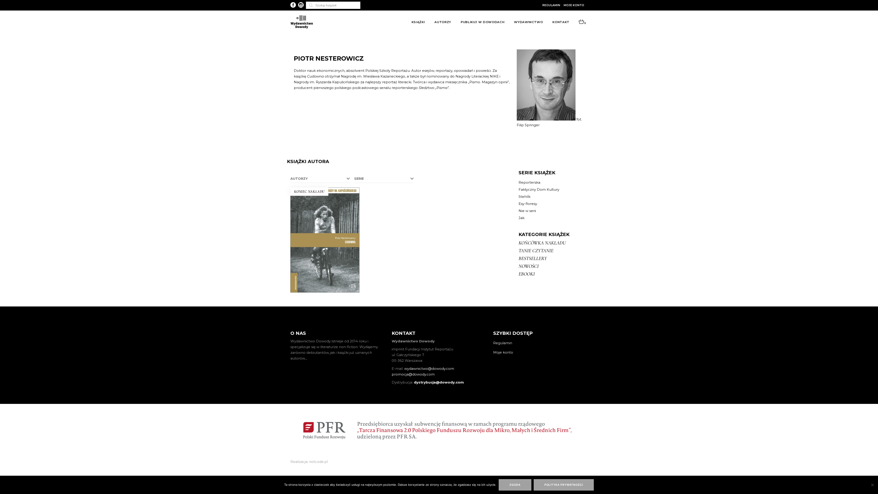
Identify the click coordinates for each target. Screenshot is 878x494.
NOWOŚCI (529, 266)
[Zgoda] (872, 485)
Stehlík (524, 196)
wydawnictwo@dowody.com (429, 368)
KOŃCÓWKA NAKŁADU (542, 243)
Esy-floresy (528, 203)
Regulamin (551, 5)
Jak (522, 218)
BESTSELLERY (533, 258)
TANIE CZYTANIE (536, 250)
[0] (581, 22)
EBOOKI (527, 274)
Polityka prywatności (563, 484)
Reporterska (529, 182)
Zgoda (514, 484)
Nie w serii (527, 211)
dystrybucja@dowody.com (439, 382)
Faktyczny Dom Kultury (539, 189)
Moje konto (574, 5)
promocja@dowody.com (413, 374)
